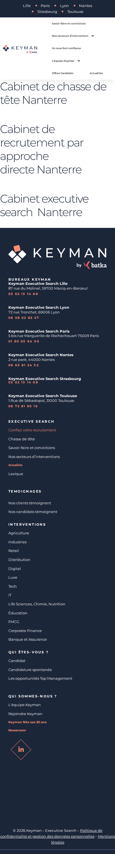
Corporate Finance (25, 630)
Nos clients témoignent (29, 503)
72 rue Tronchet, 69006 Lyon (34, 312)
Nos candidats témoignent (32, 511)
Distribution (19, 559)
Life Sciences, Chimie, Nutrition (36, 604)
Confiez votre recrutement (32, 430)
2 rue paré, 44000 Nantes (31, 359)
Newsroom (17, 730)
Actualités (15, 465)
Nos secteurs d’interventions (34, 456)
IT (9, 595)
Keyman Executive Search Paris (39, 331)
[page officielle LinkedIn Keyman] (21, 749)
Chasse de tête (21, 439)
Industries (17, 542)
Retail (13, 550)
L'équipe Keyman (24, 704)
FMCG (13, 621)
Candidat (16, 660)
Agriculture (18, 533)
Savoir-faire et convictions (31, 447)
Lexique (15, 473)
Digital (14, 568)
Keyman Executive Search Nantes (40, 354)
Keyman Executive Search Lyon (38, 307)
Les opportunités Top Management (40, 678)
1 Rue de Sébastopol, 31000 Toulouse (41, 400)
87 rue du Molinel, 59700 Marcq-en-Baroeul (48, 288)
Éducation (17, 613)
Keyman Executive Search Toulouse (42, 395)
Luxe (12, 577)
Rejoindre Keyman (25, 713)
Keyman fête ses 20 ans (27, 722)
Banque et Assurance (27, 639)
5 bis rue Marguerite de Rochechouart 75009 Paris (53, 335)
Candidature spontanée (30, 669)
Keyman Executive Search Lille (38, 283)
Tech (12, 586)
